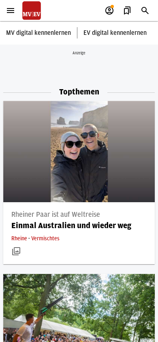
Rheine (19, 239)
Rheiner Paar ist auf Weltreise (55, 214)
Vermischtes (45, 239)
